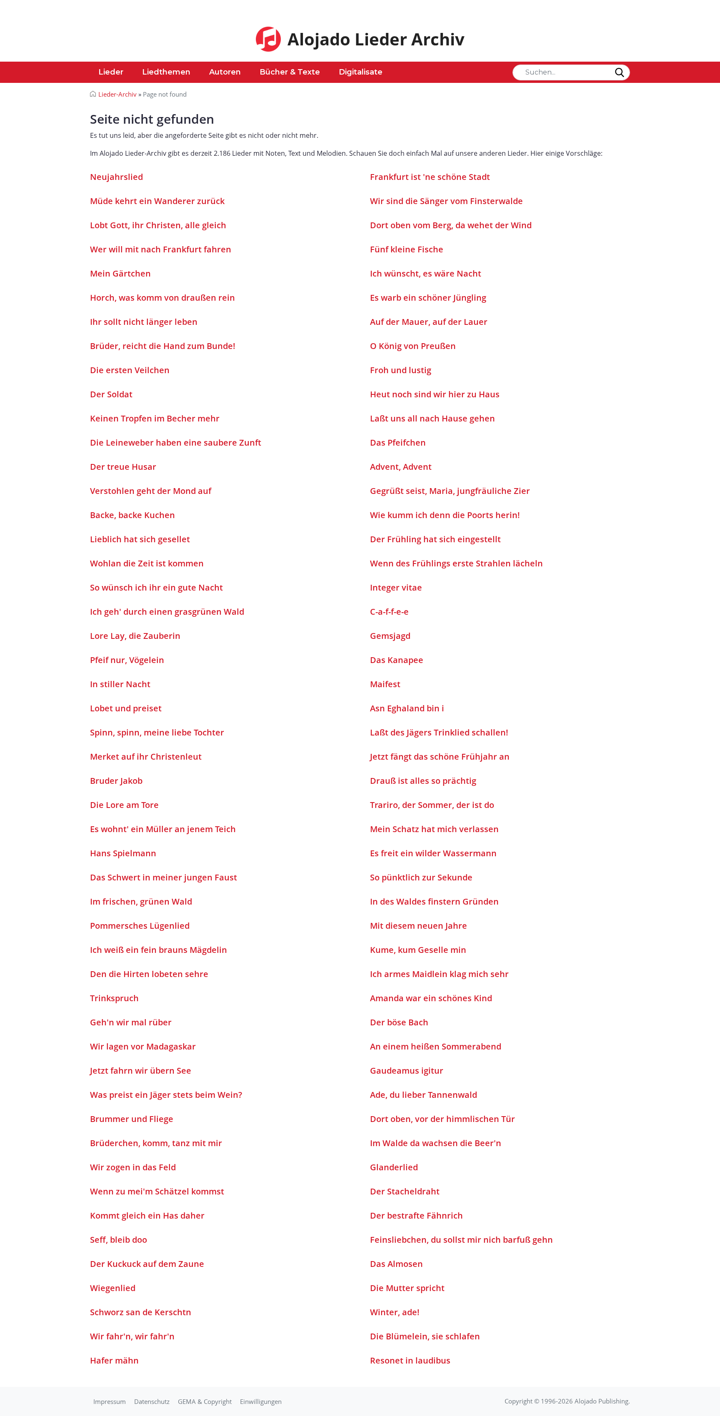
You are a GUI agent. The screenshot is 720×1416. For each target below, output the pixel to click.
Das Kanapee (396, 660)
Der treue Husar (123, 466)
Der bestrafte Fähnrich (416, 1215)
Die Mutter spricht (407, 1288)
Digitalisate (360, 72)
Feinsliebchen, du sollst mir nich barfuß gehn (461, 1239)
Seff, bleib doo (118, 1239)
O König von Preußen (413, 346)
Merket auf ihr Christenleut (146, 756)
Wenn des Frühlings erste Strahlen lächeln (456, 563)
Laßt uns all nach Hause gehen (432, 418)
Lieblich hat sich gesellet (140, 539)
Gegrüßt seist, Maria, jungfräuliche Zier (450, 490)
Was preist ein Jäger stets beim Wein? (166, 1094)
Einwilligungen (261, 1401)
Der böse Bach (399, 1022)
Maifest (385, 684)
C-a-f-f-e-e (389, 611)
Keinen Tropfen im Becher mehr (155, 418)
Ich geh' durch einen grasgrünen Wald (167, 611)
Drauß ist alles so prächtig (423, 780)
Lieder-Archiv (117, 94)
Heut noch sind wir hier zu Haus (435, 394)
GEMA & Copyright (205, 1401)
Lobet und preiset (126, 708)
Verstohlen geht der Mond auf (150, 490)
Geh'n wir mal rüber (131, 1022)
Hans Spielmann (123, 853)
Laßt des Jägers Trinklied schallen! (439, 732)
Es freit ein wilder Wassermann (433, 853)
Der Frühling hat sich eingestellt (435, 539)
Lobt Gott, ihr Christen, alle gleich (158, 225)
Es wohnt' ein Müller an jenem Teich (163, 829)
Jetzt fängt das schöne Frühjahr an (440, 756)
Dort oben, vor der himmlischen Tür (442, 1118)
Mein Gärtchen (120, 273)
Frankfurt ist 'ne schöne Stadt (430, 176)
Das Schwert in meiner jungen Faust (163, 877)
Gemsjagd (390, 635)
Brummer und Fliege (131, 1118)
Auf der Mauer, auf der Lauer (429, 321)
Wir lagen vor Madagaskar (143, 1046)
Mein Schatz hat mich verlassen (434, 829)
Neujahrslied (116, 176)
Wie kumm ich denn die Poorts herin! (445, 515)
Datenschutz (152, 1401)
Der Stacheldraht (405, 1191)
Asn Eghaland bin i (407, 708)
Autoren (225, 72)
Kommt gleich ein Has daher (147, 1215)
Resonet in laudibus (410, 1360)
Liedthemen (166, 72)
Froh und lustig (400, 370)
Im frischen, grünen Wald (141, 901)
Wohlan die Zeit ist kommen (147, 563)
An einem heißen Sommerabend (435, 1046)
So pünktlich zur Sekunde (421, 877)
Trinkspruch (114, 998)
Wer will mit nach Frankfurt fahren (160, 249)
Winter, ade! (395, 1312)
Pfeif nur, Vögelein (127, 660)
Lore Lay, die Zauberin (135, 635)
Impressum (109, 1401)
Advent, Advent (401, 466)
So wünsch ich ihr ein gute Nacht (156, 587)
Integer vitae (396, 587)
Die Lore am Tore (124, 804)
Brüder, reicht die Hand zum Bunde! (162, 346)
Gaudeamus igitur (406, 1070)
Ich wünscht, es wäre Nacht (425, 273)
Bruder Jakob (116, 780)
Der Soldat (111, 394)
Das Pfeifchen (398, 442)
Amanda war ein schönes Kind (431, 998)
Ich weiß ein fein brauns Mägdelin (158, 949)
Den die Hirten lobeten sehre (149, 974)
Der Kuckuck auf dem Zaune (147, 1263)
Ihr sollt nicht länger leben (144, 321)
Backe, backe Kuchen (132, 515)
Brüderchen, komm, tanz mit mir (156, 1143)
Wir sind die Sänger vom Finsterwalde (446, 201)
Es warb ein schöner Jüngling (428, 297)
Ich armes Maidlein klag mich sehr (439, 974)
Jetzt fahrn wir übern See (140, 1070)
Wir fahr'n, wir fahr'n (132, 1336)
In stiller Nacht (120, 684)
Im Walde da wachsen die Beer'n (435, 1143)
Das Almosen (396, 1263)
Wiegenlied (112, 1288)
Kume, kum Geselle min (418, 949)
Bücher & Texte (290, 72)
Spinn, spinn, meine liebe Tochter (157, 732)
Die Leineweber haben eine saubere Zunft (175, 442)
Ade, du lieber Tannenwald (423, 1094)
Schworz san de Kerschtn (140, 1312)
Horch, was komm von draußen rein (162, 297)
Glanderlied (394, 1167)
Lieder (110, 72)
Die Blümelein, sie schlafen (425, 1336)
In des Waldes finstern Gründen (434, 901)
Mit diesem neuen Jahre (418, 925)
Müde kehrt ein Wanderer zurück (157, 201)
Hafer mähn (114, 1360)
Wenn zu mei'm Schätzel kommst (157, 1191)
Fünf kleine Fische (406, 249)
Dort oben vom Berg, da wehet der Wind (451, 225)
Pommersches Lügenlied (140, 925)
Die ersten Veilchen (130, 370)
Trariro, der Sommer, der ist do (432, 804)
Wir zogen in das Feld (133, 1167)
